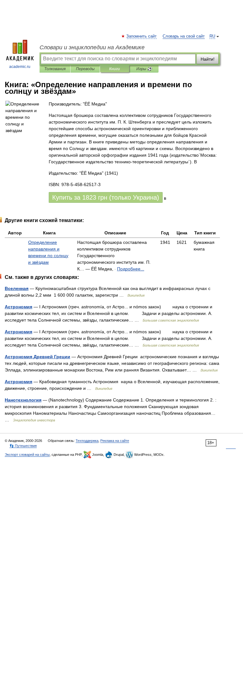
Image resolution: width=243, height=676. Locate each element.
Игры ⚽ (144, 69)
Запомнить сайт (142, 36)
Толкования (54, 69)
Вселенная (16, 288)
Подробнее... (130, 268)
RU (212, 36)
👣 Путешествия (23, 446)
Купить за (105, 197)
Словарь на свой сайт (184, 36)
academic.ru (19, 66)
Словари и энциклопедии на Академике (92, 47)
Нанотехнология (23, 399)
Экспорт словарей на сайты (27, 454)
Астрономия (18, 306)
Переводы (85, 69)
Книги (114, 69)
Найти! (208, 59)
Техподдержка (87, 441)
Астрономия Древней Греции (37, 356)
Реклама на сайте (114, 441)
